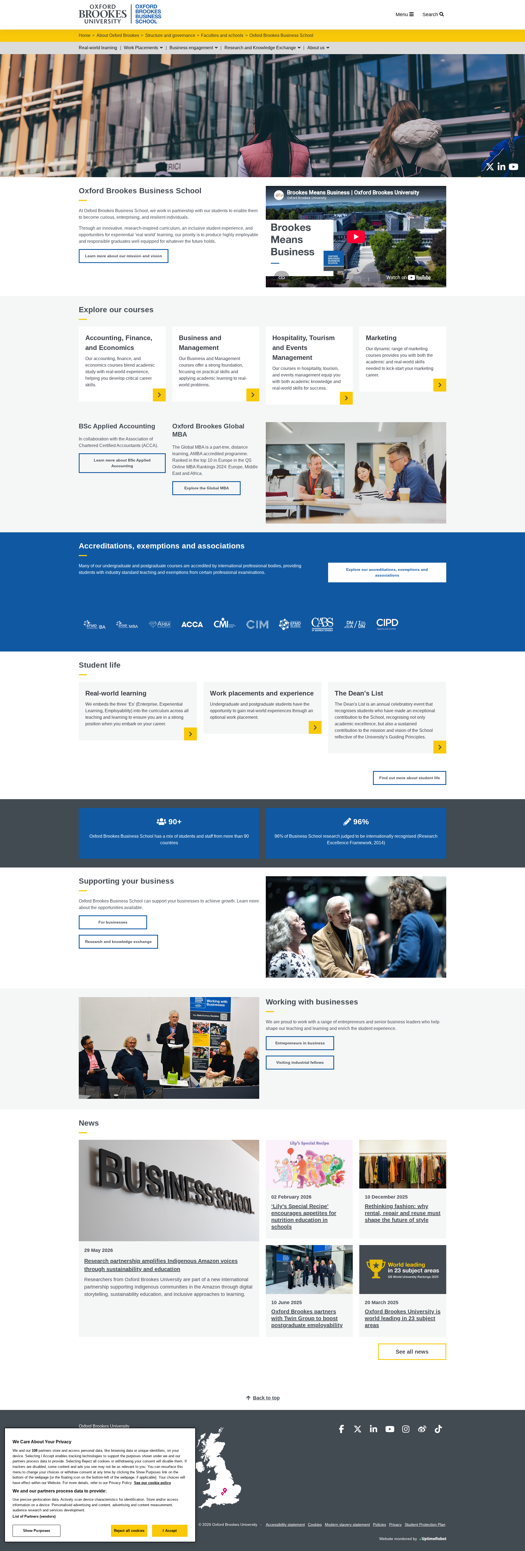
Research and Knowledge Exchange (260, 47)
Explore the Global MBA (206, 488)
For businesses (112, 922)
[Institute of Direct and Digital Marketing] (355, 626)
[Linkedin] (501, 167)
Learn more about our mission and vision (123, 256)
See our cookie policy (152, 1483)
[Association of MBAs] (159, 626)
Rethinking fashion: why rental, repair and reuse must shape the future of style (403, 1213)
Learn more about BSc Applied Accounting (122, 463)
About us (316, 47)
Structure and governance (170, 35)
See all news (412, 1352)
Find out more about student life (409, 778)
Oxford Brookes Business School (281, 35)
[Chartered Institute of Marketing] (257, 626)
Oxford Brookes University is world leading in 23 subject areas (403, 1318)
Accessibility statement (285, 1524)
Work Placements (141, 47)
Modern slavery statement (347, 1524)
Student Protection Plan (425, 1524)
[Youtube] (513, 167)
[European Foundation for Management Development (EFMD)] (94, 626)
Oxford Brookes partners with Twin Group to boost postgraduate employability (307, 1318)
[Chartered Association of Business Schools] (322, 626)
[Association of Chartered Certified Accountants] (192, 626)
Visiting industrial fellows (300, 1062)
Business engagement (192, 47)
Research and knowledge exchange (118, 941)
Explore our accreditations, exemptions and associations (387, 572)
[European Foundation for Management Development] (290, 626)
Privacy (395, 1524)
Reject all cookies (129, 1531)
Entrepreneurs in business (300, 1043)
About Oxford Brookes (118, 35)
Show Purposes (36, 1531)
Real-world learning (98, 47)
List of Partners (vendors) (34, 1516)
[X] (490, 167)
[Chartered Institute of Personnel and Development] (387, 626)
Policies (379, 1524)
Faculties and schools (222, 35)
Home (85, 35)
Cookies (315, 1524)
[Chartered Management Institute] (224, 626)
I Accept (170, 1531)
